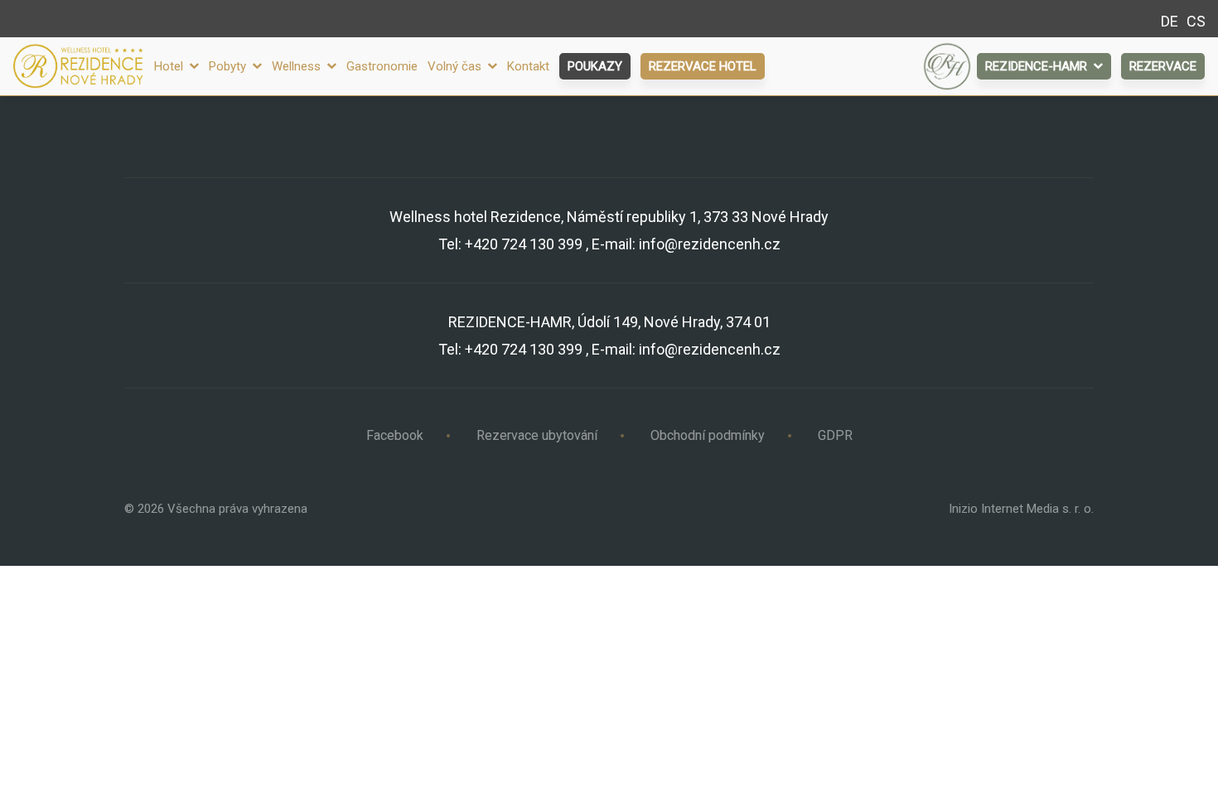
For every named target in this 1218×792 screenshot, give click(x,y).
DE (1169, 21)
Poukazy (595, 66)
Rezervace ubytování (536, 435)
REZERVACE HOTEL (702, 66)
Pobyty (229, 66)
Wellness (298, 66)
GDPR (835, 435)
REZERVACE (1162, 66)
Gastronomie (382, 66)
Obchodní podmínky (707, 435)
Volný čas (456, 66)
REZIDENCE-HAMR (1037, 66)
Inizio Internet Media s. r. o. (1021, 508)
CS (1196, 21)
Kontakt (528, 66)
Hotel (170, 66)
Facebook (394, 435)
